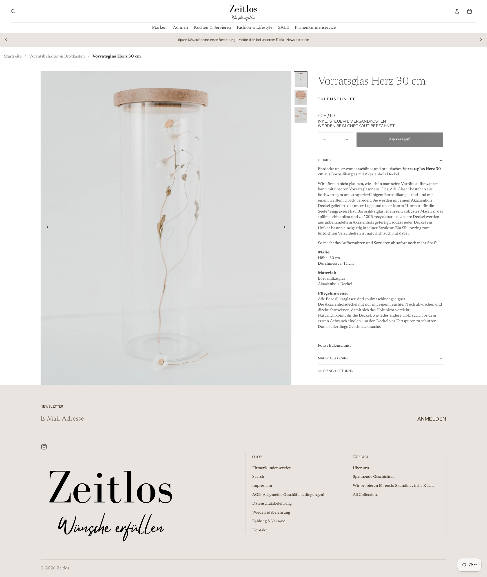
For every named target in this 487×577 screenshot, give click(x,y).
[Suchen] (13, 11)
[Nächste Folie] (481, 40)
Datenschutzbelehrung (272, 504)
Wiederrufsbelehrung (271, 513)
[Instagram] (44, 446)
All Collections (365, 495)
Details (324, 160)
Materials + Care (333, 358)
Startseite (13, 56)
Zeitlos (63, 568)
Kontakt (259, 530)
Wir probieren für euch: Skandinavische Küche (394, 486)
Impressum (262, 486)
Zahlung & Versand (268, 521)
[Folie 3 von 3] (301, 115)
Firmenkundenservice (271, 468)
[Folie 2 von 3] (301, 97)
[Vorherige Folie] (6, 40)
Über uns (361, 468)
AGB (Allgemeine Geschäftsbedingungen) (288, 495)
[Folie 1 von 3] (301, 79)
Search (258, 477)
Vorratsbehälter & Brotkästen (57, 56)
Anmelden (431, 418)
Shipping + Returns (335, 371)
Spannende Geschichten (374, 477)
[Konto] (457, 11)
